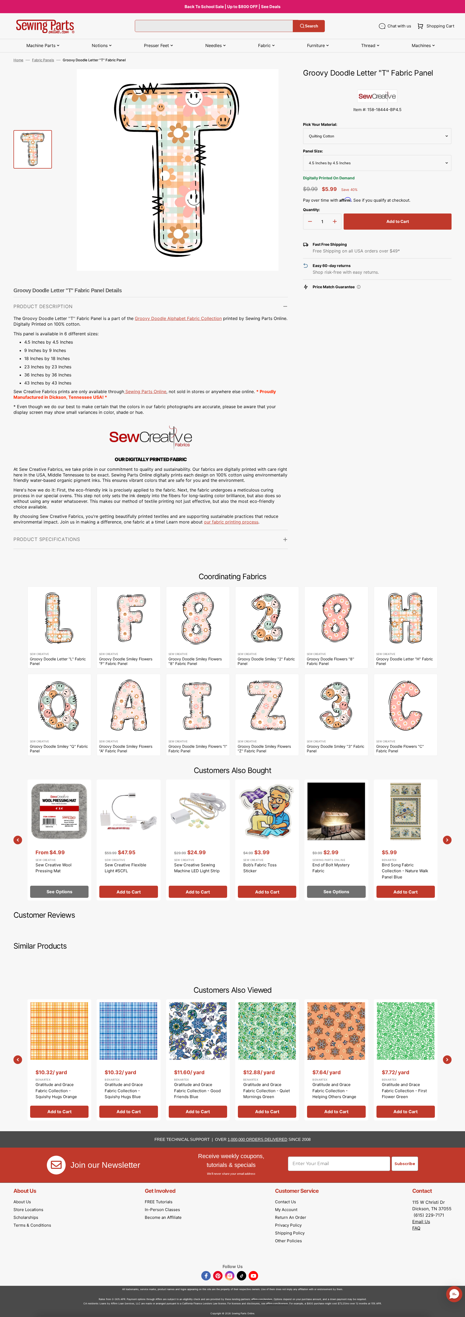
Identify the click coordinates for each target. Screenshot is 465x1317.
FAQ (416, 1228)
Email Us (421, 1221)
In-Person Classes (162, 1209)
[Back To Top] (457, 1309)
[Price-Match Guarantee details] (358, 287)
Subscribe (404, 1163)
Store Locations (28, 1209)
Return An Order (290, 1217)
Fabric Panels (43, 60)
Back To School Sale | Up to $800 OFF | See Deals (232, 6)
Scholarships (25, 1217)
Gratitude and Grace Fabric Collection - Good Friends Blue (197, 1090)
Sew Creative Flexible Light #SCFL (125, 868)
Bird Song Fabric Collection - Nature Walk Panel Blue (405, 871)
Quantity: (311, 209)
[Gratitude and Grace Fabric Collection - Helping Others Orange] (336, 1059)
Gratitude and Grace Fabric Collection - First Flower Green (404, 1090)
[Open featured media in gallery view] (276, 81)
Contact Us (285, 1201)
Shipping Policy (290, 1233)
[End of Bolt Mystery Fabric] (336, 839)
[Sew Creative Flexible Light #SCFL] (128, 839)
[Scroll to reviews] (377, 84)
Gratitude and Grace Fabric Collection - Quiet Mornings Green (266, 1090)
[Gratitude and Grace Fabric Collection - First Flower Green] (406, 1059)
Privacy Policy (288, 1225)
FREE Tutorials (158, 1201)
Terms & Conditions (32, 1225)
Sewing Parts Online (145, 391)
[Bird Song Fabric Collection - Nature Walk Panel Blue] (406, 839)
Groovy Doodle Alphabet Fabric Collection (178, 318)
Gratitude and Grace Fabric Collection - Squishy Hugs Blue (124, 1090)
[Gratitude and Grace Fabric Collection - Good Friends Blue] (198, 1059)
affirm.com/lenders (261, 1299)
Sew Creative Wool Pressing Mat (54, 868)
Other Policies (288, 1240)
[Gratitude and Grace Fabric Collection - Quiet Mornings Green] (267, 1059)
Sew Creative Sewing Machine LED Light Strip (197, 868)
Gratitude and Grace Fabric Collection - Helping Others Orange (334, 1090)
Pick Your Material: (320, 124)
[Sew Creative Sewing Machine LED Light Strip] (198, 839)
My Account (286, 1209)
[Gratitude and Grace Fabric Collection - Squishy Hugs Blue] (128, 1059)
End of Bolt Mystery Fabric (331, 868)
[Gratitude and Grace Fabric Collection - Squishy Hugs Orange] (59, 1059)
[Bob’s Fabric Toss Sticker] (267, 839)
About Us (22, 1201)
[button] (435, 26)
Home (18, 60)
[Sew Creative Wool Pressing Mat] (59, 839)
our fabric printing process (231, 522)
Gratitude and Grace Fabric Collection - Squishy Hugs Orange (56, 1090)
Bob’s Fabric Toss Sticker (260, 868)
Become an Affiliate (163, 1217)
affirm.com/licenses (277, 1303)
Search (311, 26)
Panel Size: (313, 151)
